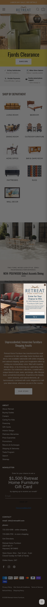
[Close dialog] (45, 285)
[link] (35, 290)
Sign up (35, 316)
